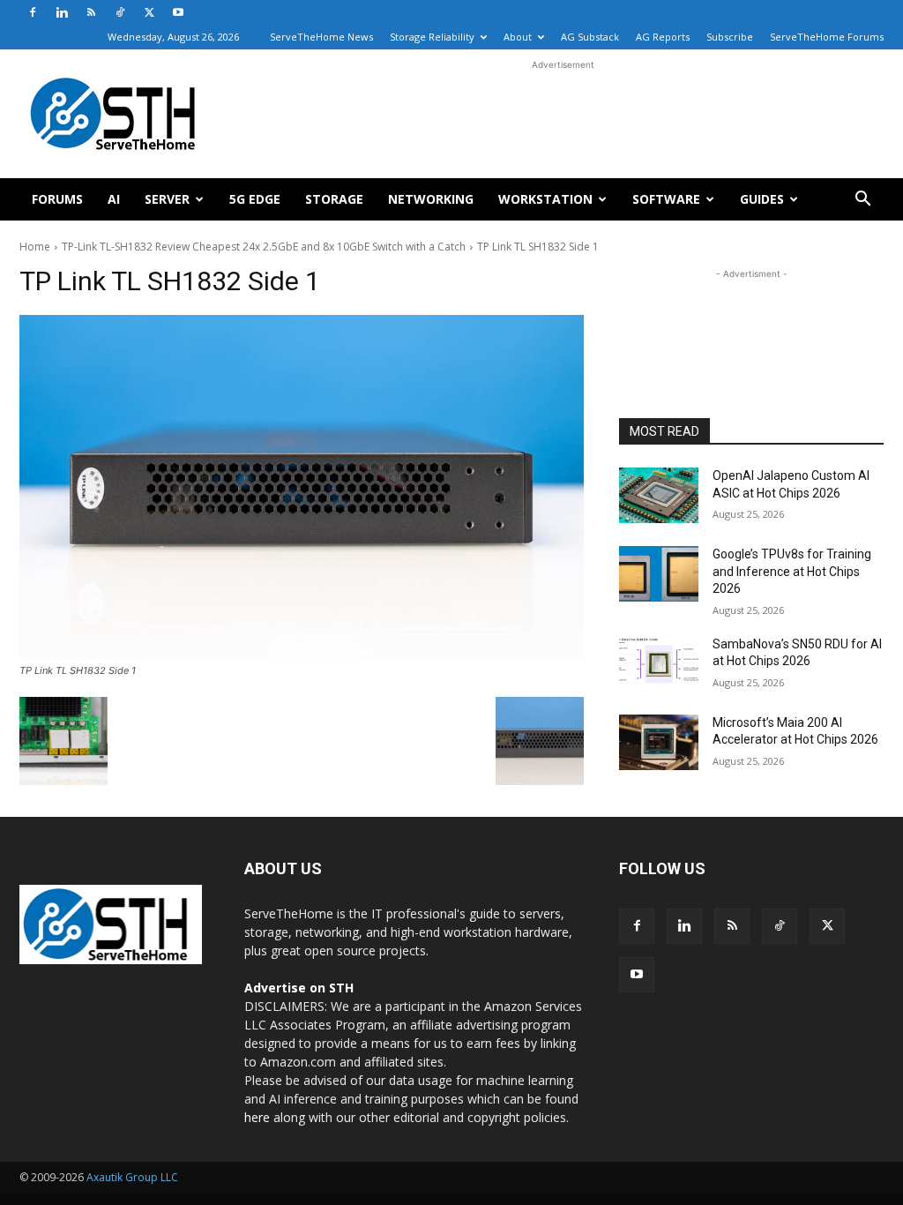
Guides (762, 199)
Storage (334, 199)
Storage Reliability (432, 36)
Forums (57, 199)
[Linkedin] (62, 12)
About (518, 36)
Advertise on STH (299, 987)
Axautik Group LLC (132, 1177)
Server (167, 199)
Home (34, 246)
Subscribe (729, 36)
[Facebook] (32, 12)
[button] (862, 200)
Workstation (545, 199)
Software (666, 199)
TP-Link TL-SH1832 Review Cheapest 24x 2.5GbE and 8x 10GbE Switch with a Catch (264, 246)
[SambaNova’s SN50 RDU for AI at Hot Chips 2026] (658, 664)
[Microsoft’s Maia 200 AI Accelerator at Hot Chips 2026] (658, 742)
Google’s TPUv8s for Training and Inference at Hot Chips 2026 (792, 571)
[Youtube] (178, 12)
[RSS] (91, 12)
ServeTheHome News (321, 36)
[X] (149, 12)
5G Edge (254, 199)
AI (114, 199)
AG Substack (590, 36)
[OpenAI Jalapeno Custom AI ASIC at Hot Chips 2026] (658, 495)
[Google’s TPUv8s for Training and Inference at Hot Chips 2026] (658, 574)
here (257, 1117)
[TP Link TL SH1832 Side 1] (301, 486)
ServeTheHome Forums (827, 36)
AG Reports (663, 36)
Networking (431, 199)
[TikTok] (120, 12)
